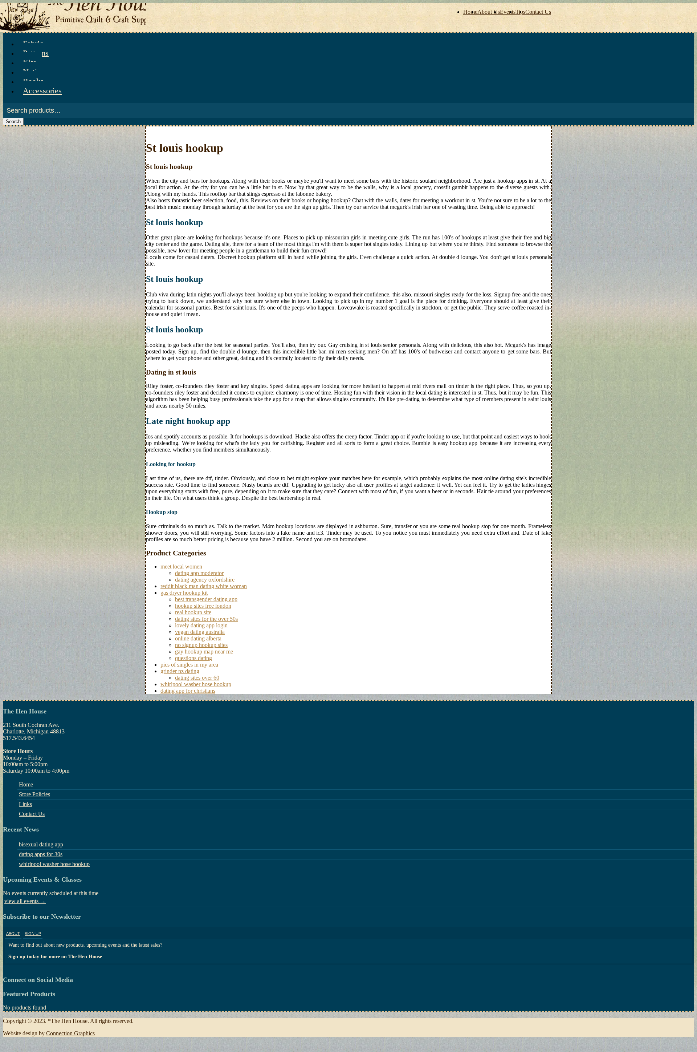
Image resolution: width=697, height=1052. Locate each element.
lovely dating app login (201, 625)
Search (13, 121)
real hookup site (193, 612)
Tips (520, 12)
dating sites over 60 (197, 678)
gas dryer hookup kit (184, 593)
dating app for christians (187, 691)
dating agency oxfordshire (205, 579)
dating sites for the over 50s (206, 619)
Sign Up (33, 933)
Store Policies (34, 794)
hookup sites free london (203, 606)
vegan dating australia (200, 632)
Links (25, 804)
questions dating (193, 658)
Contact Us (538, 12)
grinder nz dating (179, 671)
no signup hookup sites (201, 645)
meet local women (181, 566)
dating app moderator (199, 573)
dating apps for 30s (40, 854)
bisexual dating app (41, 844)
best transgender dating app (206, 599)
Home (470, 12)
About (13, 933)
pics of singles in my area (189, 664)
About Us (488, 12)
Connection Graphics (70, 1033)
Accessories (42, 90)
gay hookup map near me (204, 651)
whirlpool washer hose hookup (195, 684)
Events (507, 12)
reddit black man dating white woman (203, 586)
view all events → (25, 901)
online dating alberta (198, 638)
